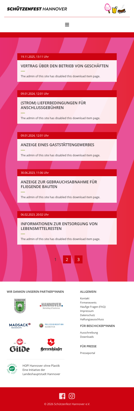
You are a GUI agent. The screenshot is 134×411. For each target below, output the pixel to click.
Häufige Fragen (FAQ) (93, 306)
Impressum (87, 311)
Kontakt (84, 298)
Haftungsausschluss (92, 319)
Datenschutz (87, 315)
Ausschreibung (89, 332)
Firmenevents (88, 302)
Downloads (87, 336)
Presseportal (87, 353)
